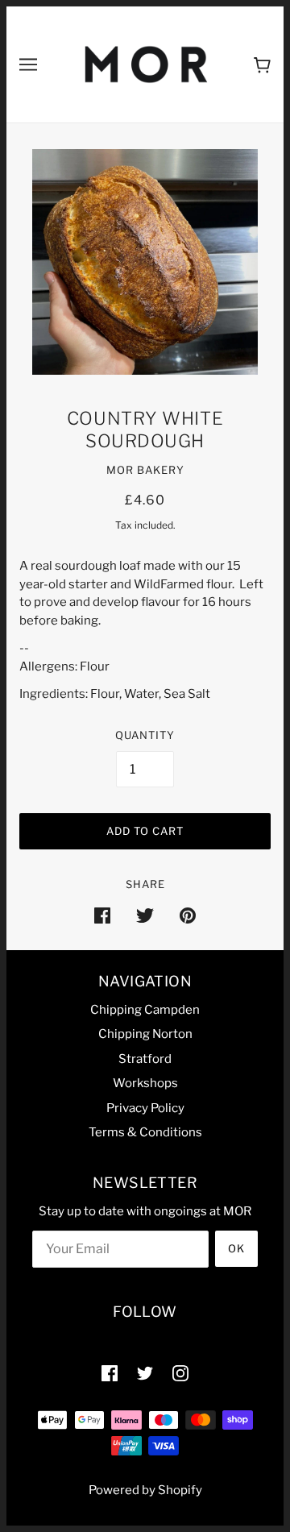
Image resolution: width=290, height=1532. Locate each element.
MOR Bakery (145, 469)
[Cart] (262, 65)
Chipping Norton (145, 1034)
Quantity (145, 735)
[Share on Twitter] (145, 915)
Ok (236, 1248)
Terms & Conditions (145, 1132)
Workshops (145, 1083)
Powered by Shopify (145, 1490)
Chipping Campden (145, 1010)
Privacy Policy (145, 1108)
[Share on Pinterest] (188, 915)
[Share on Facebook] (102, 915)
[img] (109, 1373)
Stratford (145, 1059)
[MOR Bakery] (146, 63)
